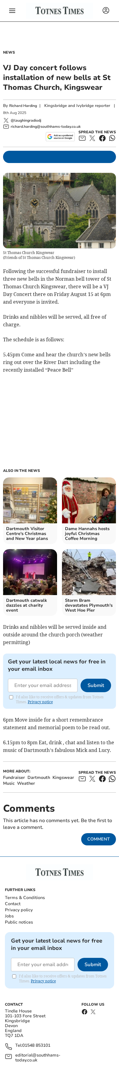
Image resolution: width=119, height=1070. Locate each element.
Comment (98, 839)
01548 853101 (36, 1045)
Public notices (19, 922)
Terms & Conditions (25, 898)
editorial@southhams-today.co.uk (37, 1058)
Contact (12, 904)
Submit (96, 685)
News (9, 52)
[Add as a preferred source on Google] (60, 136)
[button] (12, 10)
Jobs (9, 916)
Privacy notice (40, 702)
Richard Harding (23, 105)
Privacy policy (19, 910)
